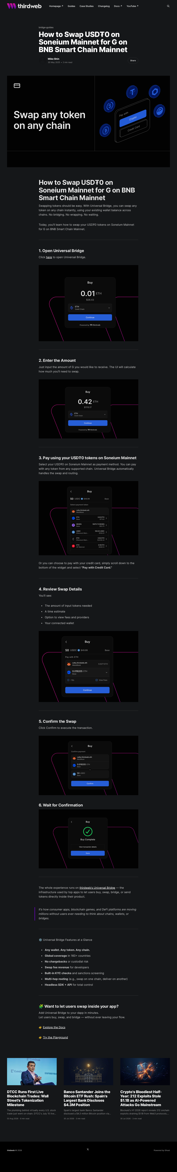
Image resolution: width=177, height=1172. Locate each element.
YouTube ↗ (133, 6)
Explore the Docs (54, 1027)
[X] (88, 1149)
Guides (71, 6)
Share (133, 60)
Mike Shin (53, 58)
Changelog (104, 6)
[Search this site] (168, 6)
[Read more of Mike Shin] (42, 60)
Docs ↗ (118, 6)
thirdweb (11, 1150)
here (49, 257)
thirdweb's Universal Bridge (97, 887)
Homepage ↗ (56, 6)
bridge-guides (46, 27)
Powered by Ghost (162, 1150)
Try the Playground (55, 1037)
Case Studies (87, 6)
